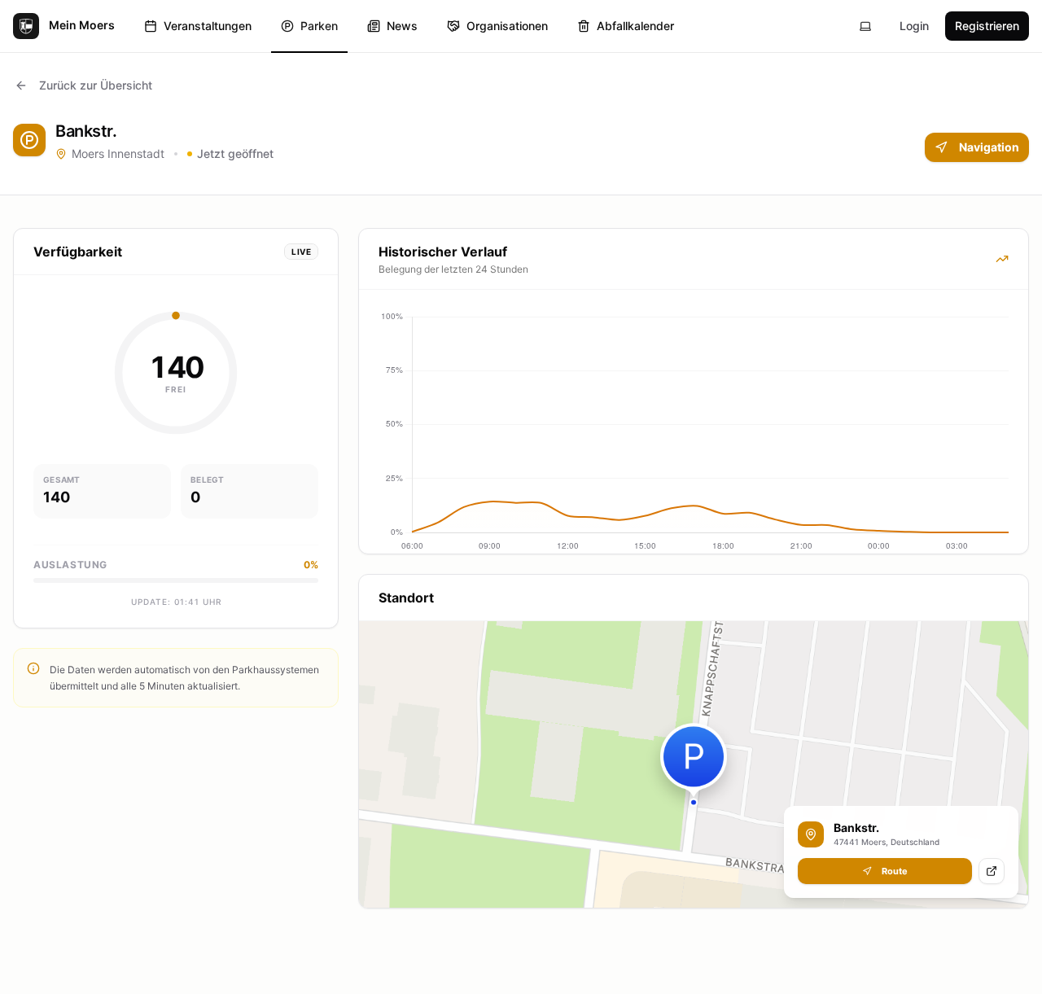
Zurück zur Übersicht (95, 85)
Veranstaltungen (208, 26)
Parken (319, 26)
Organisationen (507, 26)
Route (895, 871)
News (402, 26)
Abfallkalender (635, 26)
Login (914, 26)
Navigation (989, 147)
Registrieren (987, 26)
